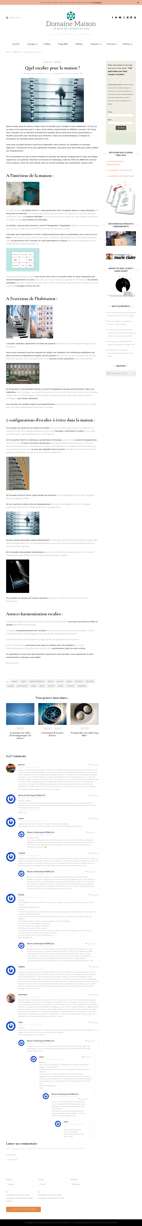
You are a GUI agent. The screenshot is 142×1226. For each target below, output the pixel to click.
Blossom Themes (91, 1223)
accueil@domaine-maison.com (30, 810)
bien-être (60, 681)
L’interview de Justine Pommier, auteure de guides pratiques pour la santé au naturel (121, 333)
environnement (22, 686)
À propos (31, 44)
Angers (23, 681)
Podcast (126, 44)
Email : (110, 120)
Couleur (47, 44)
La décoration (18, 645)
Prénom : (110, 112)
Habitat (79, 44)
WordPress (113, 1223)
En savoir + (97, 2)
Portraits (111, 44)
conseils (69, 681)
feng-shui (51, 686)
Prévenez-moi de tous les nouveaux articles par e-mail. (51, 1196)
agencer (14, 681)
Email (41, 1179)
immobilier (70, 686)
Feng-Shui (63, 44)
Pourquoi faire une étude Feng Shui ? (84, 734)
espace (42, 686)
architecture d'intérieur (37, 681)
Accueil (15, 44)
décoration (78, 681)
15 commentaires (73, 73)
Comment (11, 1155)
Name (9, 1179)
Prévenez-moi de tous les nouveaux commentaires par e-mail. (19, 1198)
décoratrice (89, 681)
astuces (50, 681)
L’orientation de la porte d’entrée (52, 734)
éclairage (10, 686)
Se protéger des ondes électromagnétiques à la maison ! (20, 735)
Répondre (95, 765)
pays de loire (82, 686)
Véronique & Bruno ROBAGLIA (34, 73)
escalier (33, 686)
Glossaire (95, 44)
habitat (60, 686)
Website (74, 1179)
